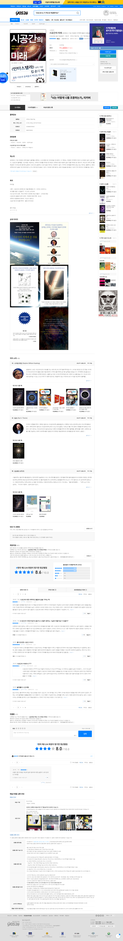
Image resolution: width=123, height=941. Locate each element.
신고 (35, 602)
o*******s (102, 258)
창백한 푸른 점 (109, 154)
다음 (23, 594)
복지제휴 (62, 915)
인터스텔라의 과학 (17, 461)
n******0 (23, 666)
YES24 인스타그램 (103, 916)
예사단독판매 (89, 20)
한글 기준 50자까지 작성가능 (21, 732)
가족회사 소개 (110, 915)
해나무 (67, 36)
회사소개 (9, 915)
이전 (16, 594)
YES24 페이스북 (98, 916)
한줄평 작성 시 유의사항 (91, 728)
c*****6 (23, 602)
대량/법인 (115, 20)
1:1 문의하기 (94, 926)
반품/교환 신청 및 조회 (38, 841)
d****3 (22, 644)
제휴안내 (56, 915)
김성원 (61, 36)
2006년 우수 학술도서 (27, 147)
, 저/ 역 (57, 36)
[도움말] (56, 51)
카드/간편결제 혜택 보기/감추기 (76, 60)
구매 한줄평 (75, 762)
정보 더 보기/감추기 (60, 38)
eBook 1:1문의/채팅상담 (107, 923)
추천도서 (110, 20)
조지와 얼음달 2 (43, 407)
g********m (23, 689)
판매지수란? (77, 38)
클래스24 (62, 20)
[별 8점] (22, 728)
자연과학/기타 (103, 277)
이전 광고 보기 (116, 15)
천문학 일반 (42, 23)
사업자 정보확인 (56, 925)
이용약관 (20, 915)
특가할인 (104, 20)
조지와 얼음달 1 (70, 407)
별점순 (90, 594)
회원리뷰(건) (65, 38)
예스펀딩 (56, 20)
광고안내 (51, 915)
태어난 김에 (62, 74)
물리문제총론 (42, 514)
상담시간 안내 (111, 926)
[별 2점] (16, 728)
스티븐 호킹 (52, 36)
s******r (102, 274)
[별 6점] (20, 728)
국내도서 (17, 23)
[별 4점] (18, 728)
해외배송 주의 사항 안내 (108, 61)
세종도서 (19, 147)
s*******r (102, 241)
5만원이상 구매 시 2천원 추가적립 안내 (77, 53)
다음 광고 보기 (117, 15)
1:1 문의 (47, 841)
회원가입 (98, 6)
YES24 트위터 (101, 916)
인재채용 (15, 915)
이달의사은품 (97, 20)
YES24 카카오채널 (96, 916)
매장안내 (41, 20)
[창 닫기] (74, 69)
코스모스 (108, 134)
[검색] (77, 13)
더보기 (114, 132)
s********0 (23, 623)
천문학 (33, 23)
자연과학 (25, 23)
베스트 (22, 20)
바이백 (36, 20)
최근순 (80, 594)
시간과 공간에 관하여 (18, 407)
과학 (101, 244)
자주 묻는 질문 (103, 926)
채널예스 (47, 20)
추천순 (85, 594)
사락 (52, 20)
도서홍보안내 (44, 915)
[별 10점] (24, 728)
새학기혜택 (82, 20)
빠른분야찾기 (14, 19)
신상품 (27, 20)
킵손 (57, 36)
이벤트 (31, 20)
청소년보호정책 (36, 915)
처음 (13, 594)
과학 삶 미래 (29, 514)
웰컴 (12, 23)
